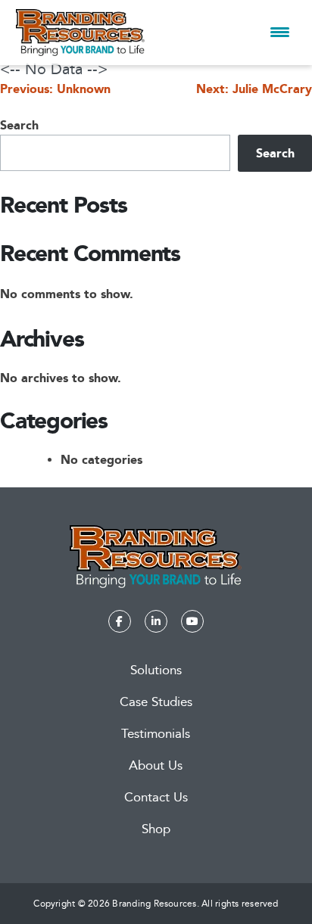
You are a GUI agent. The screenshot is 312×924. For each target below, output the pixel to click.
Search (19, 125)
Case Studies (156, 702)
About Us (156, 765)
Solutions (156, 670)
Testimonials (155, 734)
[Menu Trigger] (280, 32)
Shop (156, 829)
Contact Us (156, 797)
